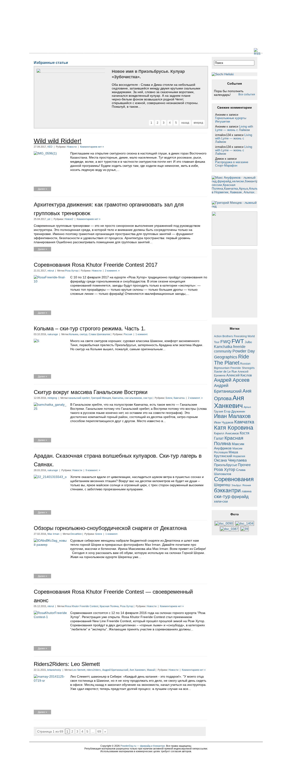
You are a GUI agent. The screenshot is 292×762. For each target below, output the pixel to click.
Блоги (91, 50)
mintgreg (52, 398)
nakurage (52, 334)
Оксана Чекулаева (230, 460)
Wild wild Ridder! (57, 140)
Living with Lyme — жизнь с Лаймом (234, 128)
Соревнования (234, 479)
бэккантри (227, 490)
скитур (83, 334)
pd (48, 219)
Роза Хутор (71, 270)
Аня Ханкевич (138, 669)
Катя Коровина (233, 428)
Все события (246, 94)
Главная (38, 50)
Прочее (244, 465)
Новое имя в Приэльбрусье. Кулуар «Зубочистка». (148, 74)
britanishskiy (54, 669)
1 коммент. (142, 334)
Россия (128, 334)
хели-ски (221, 501)
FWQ (225, 341)
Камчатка (117, 398)
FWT (238, 341)
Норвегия (239, 456)
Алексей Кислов (239, 375)
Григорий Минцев (101, 398)
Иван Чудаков (223, 422)
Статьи (75, 50)
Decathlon (76, 533)
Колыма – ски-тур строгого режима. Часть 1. (90, 328)
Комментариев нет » (92, 146)
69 (99, 731)
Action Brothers (223, 336)
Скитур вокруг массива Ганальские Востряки (90, 392)
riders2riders (94, 669)
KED (49, 146)
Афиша (138, 50)
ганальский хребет (79, 398)
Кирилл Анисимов (226, 433)
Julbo (248, 342)
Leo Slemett (78, 669)
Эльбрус (236, 485)
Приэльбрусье (225, 465)
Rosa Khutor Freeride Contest (81, 606)
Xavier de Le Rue (225, 371)
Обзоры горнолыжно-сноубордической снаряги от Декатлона (110, 528)
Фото (106, 50)
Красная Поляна (109, 606)
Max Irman (53, 533)
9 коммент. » (93, 470)
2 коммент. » (112, 270)
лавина (246, 491)
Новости (57, 50)
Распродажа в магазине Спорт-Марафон (231, 163)
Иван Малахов (232, 416)
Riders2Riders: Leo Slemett (67, 664)
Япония (246, 485)
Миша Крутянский (226, 454)
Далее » (42, 189)
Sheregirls (248, 367)
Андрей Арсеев (232, 380)
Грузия (218, 411)
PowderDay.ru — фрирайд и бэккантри (142, 745)
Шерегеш (222, 485)
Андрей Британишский (115, 669)
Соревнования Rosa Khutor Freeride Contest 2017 (95, 265)
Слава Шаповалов (99, 334)
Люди (154, 50)
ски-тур (147, 398)
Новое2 (69, 219)
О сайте (200, 50)
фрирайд (240, 496)
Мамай (151, 669)
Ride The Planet (231, 360)
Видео (121, 50)
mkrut (50, 270)
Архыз (247, 407)
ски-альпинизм (133, 398)
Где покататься (176, 50)
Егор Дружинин (234, 411)
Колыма (73, 334)
